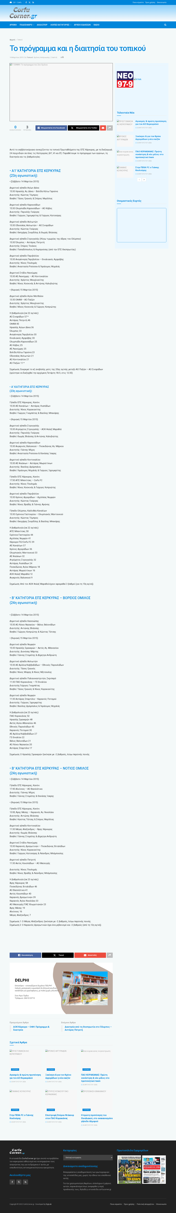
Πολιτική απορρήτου (145, 1204)
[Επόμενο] (144, 180)
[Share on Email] (103, 128)
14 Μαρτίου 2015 (17, 57)
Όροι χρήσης (150, 2)
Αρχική (12, 40)
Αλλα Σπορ (42, 25)
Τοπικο (15, 1069)
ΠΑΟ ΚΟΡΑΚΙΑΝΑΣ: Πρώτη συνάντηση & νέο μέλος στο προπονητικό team (95, 1078)
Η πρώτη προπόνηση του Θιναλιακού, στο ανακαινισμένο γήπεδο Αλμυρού (97, 1118)
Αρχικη (13, 25)
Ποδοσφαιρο (26, 25)
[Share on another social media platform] (110, 128)
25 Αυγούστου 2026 (18, 1082)
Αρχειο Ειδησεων (82, 25)
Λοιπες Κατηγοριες (59, 25)
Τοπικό (19, 40)
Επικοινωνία (161, 2)
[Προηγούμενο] (139, 180)
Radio (96, 25)
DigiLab (48, 1204)
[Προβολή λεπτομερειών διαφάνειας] (61, 988)
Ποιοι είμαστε (138, 2)
